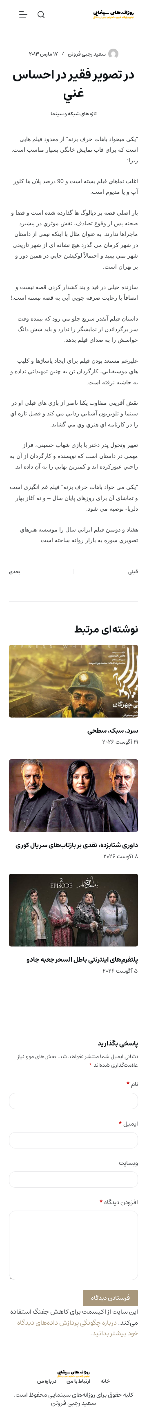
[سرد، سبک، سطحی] (73, 681)
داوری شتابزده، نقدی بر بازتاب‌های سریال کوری (77, 845)
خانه (105, 1381)
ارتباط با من (78, 1381)
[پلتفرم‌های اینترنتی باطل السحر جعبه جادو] (73, 910)
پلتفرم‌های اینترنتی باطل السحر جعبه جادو (82, 959)
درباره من (46, 1381)
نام (132, 1084)
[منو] (23, 14)
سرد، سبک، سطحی (112, 730)
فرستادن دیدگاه (110, 1297)
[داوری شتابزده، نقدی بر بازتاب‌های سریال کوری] (73, 795)
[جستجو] (41, 14)
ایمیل (128, 1124)
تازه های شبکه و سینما (74, 114)
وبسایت (128, 1163)
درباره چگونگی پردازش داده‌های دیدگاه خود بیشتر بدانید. (77, 1328)
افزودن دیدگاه (118, 1203)
